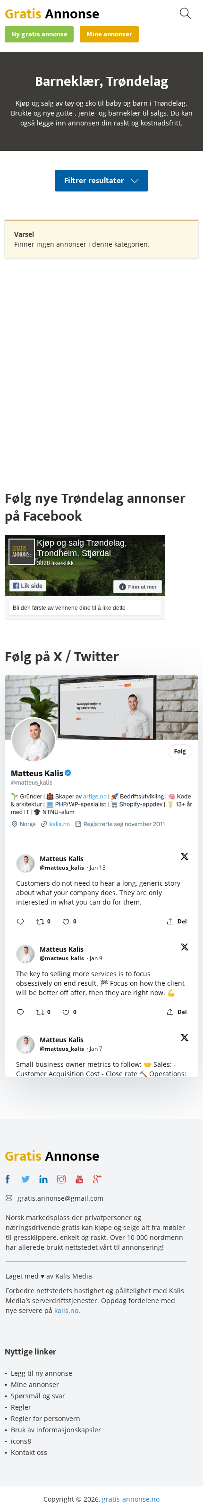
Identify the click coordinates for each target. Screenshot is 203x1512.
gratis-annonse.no (131, 1499)
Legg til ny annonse (41, 1373)
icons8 (21, 1441)
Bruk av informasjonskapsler (56, 1429)
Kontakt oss (29, 1452)
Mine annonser (35, 1384)
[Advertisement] (101, 369)
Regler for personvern (45, 1418)
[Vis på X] (184, 858)
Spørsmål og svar (38, 1395)
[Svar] (20, 921)
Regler (21, 1407)
